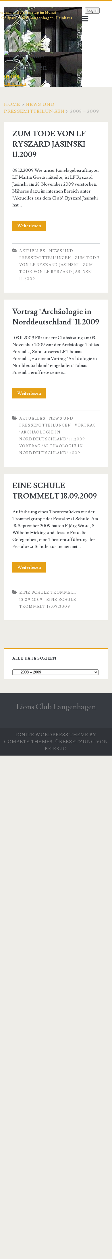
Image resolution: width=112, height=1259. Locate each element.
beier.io (56, 749)
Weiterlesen (31, 227)
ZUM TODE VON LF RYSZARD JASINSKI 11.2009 (49, 144)
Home (12, 104)
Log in (92, 10)
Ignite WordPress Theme (52, 735)
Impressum (15, 83)
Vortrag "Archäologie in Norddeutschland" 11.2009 (57, 432)
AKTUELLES (32, 251)
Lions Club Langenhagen (56, 707)
